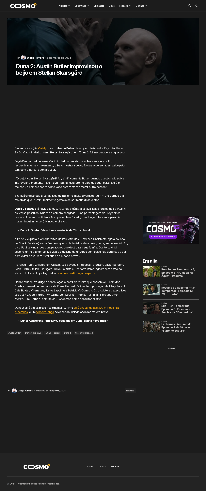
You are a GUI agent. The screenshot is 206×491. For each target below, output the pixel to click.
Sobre (90, 466)
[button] (189, 5)
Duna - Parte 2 (53, 332)
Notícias (130, 390)
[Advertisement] (71, 117)
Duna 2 (67, 332)
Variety (42, 148)
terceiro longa (45, 312)
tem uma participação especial (76, 273)
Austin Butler (14, 332)
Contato (102, 466)
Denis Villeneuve (33, 332)
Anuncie (114, 466)
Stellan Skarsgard (84, 332)
